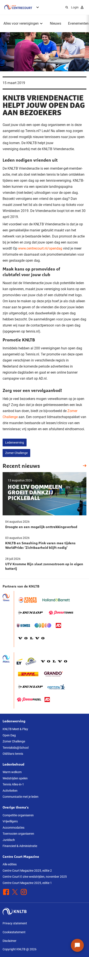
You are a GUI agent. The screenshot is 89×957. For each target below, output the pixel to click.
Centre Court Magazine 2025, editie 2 (27, 870)
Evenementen (78, 23)
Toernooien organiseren (18, 833)
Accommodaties (13, 827)
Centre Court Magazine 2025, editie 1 (27, 883)
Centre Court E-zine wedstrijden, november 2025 (35, 876)
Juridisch (9, 840)
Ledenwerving (14, 442)
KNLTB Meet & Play (15, 729)
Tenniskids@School (16, 747)
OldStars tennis (13, 753)
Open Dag (9, 735)
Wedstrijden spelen (15, 778)
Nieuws (55, 23)
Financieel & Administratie (20, 846)
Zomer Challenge (16, 453)
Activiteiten (10, 790)
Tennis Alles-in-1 (13, 784)
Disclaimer (9, 941)
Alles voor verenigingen (21, 23)
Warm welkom (12, 772)
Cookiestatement (14, 932)
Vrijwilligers (10, 821)
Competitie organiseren (18, 815)
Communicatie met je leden (20, 796)
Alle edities (10, 864)
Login (75, 7)
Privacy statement (15, 923)
